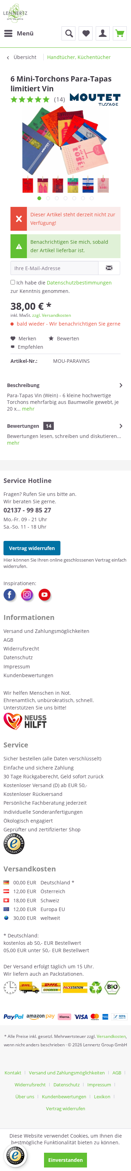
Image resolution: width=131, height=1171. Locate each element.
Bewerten (67, 338)
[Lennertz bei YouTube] (45, 596)
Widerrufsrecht (21, 648)
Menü (25, 33)
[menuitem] (18, 33)
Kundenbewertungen (28, 675)
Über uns (24, 1096)
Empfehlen (29, 347)
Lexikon (102, 1096)
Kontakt (13, 1072)
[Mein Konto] (103, 33)
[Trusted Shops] (13, 843)
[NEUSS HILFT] (24, 721)
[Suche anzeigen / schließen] (68, 33)
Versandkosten (111, 1036)
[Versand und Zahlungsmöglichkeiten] (65, 1016)
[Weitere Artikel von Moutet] (95, 99)
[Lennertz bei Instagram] (29, 596)
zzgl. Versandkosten (51, 315)
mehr (28, 408)
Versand (22, 966)
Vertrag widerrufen (32, 548)
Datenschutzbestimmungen (79, 282)
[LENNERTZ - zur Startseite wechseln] (15, 13)
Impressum (16, 666)
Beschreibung (23, 385)
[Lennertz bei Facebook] (12, 596)
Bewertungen (23, 426)
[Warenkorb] (120, 33)
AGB (8, 639)
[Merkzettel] (86, 33)
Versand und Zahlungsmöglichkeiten (46, 631)
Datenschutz (18, 657)
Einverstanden (65, 1160)
